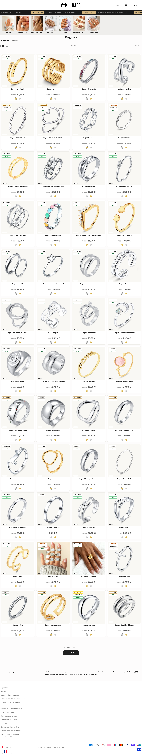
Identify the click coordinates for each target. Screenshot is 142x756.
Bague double (18, 284)
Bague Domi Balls (124, 479)
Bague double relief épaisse (53, 381)
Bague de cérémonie (17, 528)
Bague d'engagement (124, 430)
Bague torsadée (17, 381)
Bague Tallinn (53, 576)
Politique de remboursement (12, 731)
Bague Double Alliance (124, 625)
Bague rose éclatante (124, 381)
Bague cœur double (124, 235)
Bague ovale (53, 479)
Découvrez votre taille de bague (13, 699)
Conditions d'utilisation (10, 727)
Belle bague (53, 333)
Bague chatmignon (18, 479)
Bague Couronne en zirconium (88, 235)
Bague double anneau (89, 284)
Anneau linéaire (88, 186)
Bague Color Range (124, 186)
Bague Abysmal (88, 430)
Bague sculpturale (88, 576)
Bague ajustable (18, 89)
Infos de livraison (7, 712)
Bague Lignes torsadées (18, 186)
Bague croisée (124, 576)
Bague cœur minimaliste (53, 138)
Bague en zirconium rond (53, 284)
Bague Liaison (18, 576)
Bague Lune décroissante (124, 333)
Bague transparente (53, 625)
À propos (4, 688)
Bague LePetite (53, 528)
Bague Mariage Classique (88, 479)
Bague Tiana (124, 528)
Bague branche (53, 89)
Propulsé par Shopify (59, 747)
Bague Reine (124, 284)
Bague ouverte (89, 528)
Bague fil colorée (89, 89)
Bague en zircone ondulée (53, 186)
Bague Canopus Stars (18, 430)
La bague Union (124, 89)
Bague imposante (53, 430)
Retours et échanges (9, 716)
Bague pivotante (89, 333)
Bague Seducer (88, 138)
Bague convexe (88, 625)
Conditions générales (9, 720)
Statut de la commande (10, 695)
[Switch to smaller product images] (3, 46)
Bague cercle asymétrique (18, 333)
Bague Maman (89, 381)
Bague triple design (18, 235)
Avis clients (5, 691)
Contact (4, 723)
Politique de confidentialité (11, 709)
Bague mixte (18, 625)
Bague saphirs (124, 138)
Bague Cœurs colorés (53, 235)
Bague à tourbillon (17, 138)
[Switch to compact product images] (7, 46)
